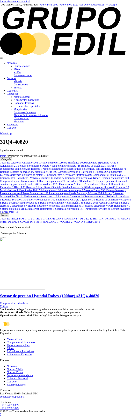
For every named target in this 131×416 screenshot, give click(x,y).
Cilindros (101, 171)
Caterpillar (87, 171)
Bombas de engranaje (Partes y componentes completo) (49, 165)
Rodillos (8, 199)
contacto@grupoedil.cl (91, 4)
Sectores (11, 78)
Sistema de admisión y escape (113, 199)
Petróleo (17, 196)
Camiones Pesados (24, 103)
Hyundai (31, 187)
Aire (114, 162)
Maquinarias (20, 109)
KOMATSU (27, 221)
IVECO (124, 218)
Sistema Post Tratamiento (39, 208)
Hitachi (19, 187)
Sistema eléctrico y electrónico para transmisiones (56, 205)
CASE (37, 218)
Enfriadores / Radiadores (81, 181)
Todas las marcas (9, 218)
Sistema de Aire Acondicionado (31, 115)
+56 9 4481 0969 (49, 4)
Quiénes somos (22, 66)
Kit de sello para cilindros (99, 187)
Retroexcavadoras (95, 196)
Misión (17, 69)
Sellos (20, 199)
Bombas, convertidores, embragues (106, 168)
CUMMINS (71, 218)
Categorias (12, 93)
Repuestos (12, 124)
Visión (17, 72)
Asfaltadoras (8, 165)
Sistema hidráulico (12, 208)
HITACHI (100, 218)
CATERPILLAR (53, 218)
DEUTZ (86, 218)
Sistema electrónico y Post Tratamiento (107, 205)
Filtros (81, 184)
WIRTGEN (93, 221)
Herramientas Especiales (27, 106)
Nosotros (12, 62)
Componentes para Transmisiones (19, 181)
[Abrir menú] (1, 58)
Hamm (105, 184)
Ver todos (19, 121)
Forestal (18, 87)
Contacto (12, 127)
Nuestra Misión (15, 369)
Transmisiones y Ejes (18, 345)
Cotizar (4, 306)
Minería (18, 81)
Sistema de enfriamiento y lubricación (60, 202)
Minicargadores (48, 190)
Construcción (21, 84)
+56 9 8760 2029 (69, 4)
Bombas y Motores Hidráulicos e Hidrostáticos (58, 168)
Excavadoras (48, 184)
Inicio (3, 155)
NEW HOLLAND (47, 221)
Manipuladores (9, 190)
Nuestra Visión (15, 372)
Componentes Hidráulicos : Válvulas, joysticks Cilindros (32, 178)
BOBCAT (25, 218)
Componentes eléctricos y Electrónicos (69, 174)
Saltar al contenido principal (15, 1)
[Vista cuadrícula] (1, 237)
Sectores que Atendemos (20, 375)
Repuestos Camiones (25, 112)
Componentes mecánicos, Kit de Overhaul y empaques (97, 178)
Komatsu (122, 187)
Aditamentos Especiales (26, 99)
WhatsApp (111, 4)
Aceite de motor (50, 162)
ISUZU (113, 218)
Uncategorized (21, 118)
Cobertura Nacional (17, 378)
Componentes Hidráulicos (21, 342)
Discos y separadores (52, 181)
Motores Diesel (22, 96)
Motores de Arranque (70, 190)
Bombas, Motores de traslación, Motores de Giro (28, 171)
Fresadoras (93, 184)
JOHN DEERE (9, 221)
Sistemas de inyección (69, 208)
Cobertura (12, 90)
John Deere (46, 187)
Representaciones (23, 75)
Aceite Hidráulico (71, 162)
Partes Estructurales (35, 193)
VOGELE (65, 221)
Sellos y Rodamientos (41, 199)
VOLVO (79, 221)
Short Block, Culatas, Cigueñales (75, 199)
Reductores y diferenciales (40, 196)
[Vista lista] (4, 237)
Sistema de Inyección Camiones (102, 202)
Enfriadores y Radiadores (20, 351)
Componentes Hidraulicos (109, 174)
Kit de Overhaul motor (69, 187)
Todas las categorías (11, 162)
